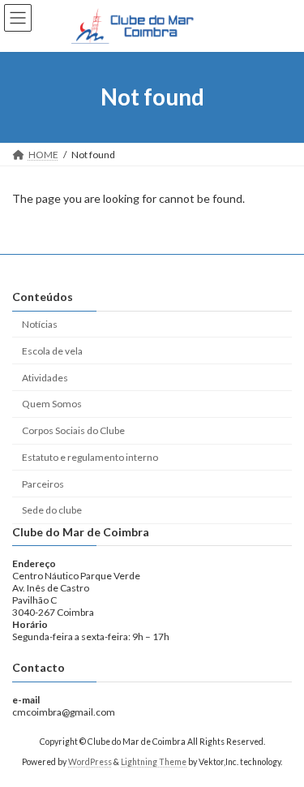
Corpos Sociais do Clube (73, 430)
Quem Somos (52, 404)
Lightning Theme (153, 762)
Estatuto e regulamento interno (90, 457)
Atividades (45, 377)
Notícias (40, 324)
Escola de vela (52, 351)
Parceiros (43, 483)
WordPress (90, 762)
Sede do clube (52, 510)
